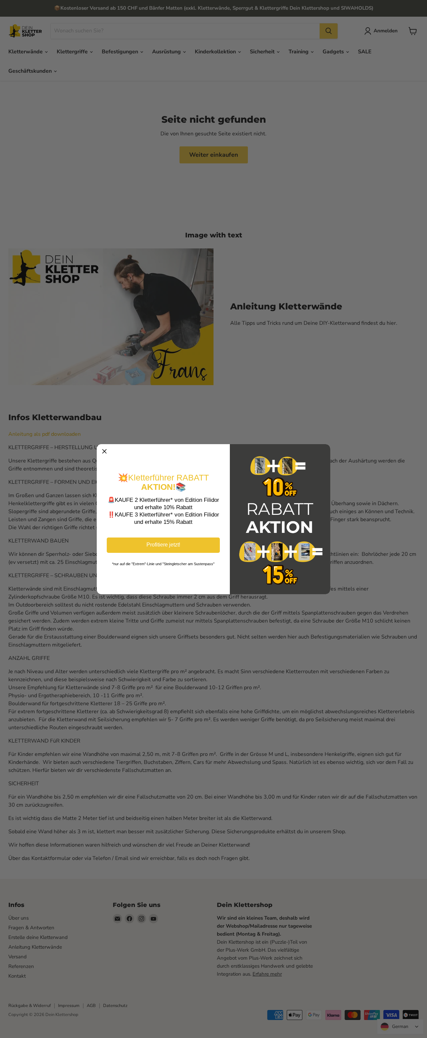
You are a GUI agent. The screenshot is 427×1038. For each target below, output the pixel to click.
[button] (104, 451)
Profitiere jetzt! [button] (163, 545)
